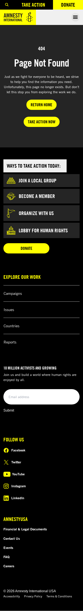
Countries (11, 325)
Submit (8, 410)
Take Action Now (41, 121)
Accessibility (11, 596)
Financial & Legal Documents (25, 529)
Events (8, 548)
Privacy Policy (33, 596)
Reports (10, 342)
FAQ (6, 557)
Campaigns (13, 293)
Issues (9, 309)
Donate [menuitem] (72, 6)
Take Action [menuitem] (33, 5)
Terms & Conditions (59, 596)
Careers (8, 566)
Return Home (41, 104)
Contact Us (11, 538)
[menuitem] (7, 5)
